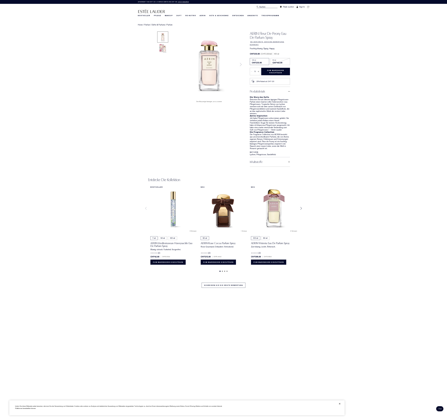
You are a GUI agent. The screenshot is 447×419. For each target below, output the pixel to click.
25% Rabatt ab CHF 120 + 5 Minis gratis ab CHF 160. (163, 2)
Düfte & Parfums (158, 25)
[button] (440, 408)
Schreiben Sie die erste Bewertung (223, 285)
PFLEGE (157, 16)
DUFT (179, 16)
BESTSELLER (144, 16)
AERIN (203, 16)
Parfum (147, 25)
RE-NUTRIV (190, 16)
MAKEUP (169, 16)
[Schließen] (339, 403)
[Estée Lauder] (151, 11)
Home (140, 25)
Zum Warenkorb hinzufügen (275, 72)
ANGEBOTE (252, 16)
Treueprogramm (270, 16)
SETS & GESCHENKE (219, 16)
